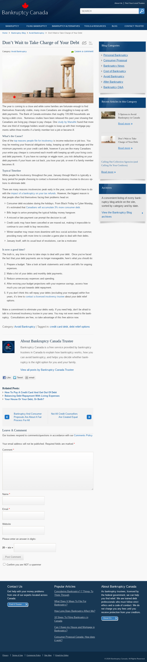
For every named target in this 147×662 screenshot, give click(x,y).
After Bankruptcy (113, 81)
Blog (114, 26)
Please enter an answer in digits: (19, 539)
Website (6, 524)
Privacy (5, 655)
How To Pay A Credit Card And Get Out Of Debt (31, 392)
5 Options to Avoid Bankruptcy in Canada (129, 116)
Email (6, 509)
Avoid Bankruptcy (36, 33)
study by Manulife (67, 122)
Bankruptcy (12, 26)
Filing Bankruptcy (37, 26)
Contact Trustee (134, 26)
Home (5, 33)
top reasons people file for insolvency (33, 140)
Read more (124, 123)
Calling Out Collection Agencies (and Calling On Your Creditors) (119, 163)
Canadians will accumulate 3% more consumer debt (53, 207)
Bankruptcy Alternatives (66, 26)
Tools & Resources (95, 26)
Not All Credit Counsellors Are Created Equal (64, 415)
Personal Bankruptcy (115, 55)
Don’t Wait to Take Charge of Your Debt (128, 140)
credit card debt (59, 326)
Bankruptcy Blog (18, 33)
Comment (8, 449)
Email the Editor (61, 655)
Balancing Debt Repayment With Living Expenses (32, 395)
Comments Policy (83, 435)
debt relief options (79, 326)
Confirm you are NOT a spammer (23, 564)
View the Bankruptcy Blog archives (117, 214)
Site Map (48, 655)
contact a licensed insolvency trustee (45, 296)
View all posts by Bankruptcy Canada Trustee (47, 369)
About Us (118, 3)
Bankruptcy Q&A (113, 87)
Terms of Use (17, 655)
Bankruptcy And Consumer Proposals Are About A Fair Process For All (28, 417)
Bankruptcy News (113, 65)
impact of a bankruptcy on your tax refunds (33, 193)
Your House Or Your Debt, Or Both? (24, 399)
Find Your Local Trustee (135, 3)
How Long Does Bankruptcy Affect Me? (74, 611)
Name (6, 494)
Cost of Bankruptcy (114, 71)
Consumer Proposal (115, 60)
